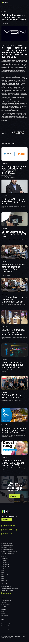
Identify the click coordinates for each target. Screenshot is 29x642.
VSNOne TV (4, 580)
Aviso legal (3, 621)
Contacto (3, 606)
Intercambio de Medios (6, 547)
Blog (2, 611)
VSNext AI (3, 560)
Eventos (3, 613)
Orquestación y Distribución (7, 553)
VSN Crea (3, 570)
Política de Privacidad (6, 623)
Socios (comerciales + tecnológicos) (9, 588)
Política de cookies (5, 625)
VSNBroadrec (4, 576)
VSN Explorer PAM (5, 562)
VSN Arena (4, 572)
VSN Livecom (4, 578)
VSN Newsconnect (5, 568)
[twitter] (12, 132)
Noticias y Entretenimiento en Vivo (9, 551)
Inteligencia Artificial (6, 574)
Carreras (3, 602)
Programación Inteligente (7, 545)
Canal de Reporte (5, 628)
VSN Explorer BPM (5, 564)
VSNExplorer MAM (5, 558)
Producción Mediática (6, 543)
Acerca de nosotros (6, 600)
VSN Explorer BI (5, 566)
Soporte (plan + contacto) (7, 590)
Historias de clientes (6, 586)
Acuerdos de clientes (6, 630)
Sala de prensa (4, 615)
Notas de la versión (5, 604)
